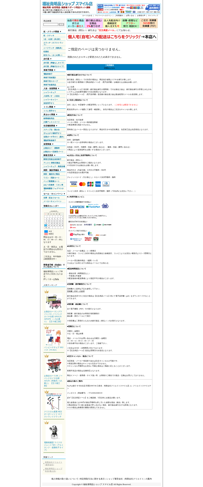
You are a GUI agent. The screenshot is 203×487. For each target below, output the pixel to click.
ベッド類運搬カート (52, 181)
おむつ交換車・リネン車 (53, 185)
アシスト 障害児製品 (52, 163)
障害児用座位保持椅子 (52, 159)
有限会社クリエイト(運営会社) (53, 463)
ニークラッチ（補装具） (53, 48)
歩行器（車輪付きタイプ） (54, 66)
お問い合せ (130, 15)
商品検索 (47, 21)
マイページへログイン (103, 15)
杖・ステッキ (49, 35)
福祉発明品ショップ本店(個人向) (53, 470)
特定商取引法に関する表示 (92, 479)
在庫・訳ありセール (52, 198)
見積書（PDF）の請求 (76, 291)
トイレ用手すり (50, 111)
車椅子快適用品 (50, 85)
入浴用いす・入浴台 (52, 96)
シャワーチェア (50, 92)
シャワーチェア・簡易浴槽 (54, 166)
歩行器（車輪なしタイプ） (54, 63)
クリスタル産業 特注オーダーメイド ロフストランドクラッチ (53, 414)
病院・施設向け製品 (52, 174)
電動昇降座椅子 (50, 140)
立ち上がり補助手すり (52, 133)
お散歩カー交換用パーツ (53, 152)
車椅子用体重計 (50, 78)
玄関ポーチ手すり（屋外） (54, 137)
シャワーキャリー (51, 100)
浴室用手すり (49, 103)
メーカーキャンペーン (52, 201)
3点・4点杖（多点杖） (53, 39)
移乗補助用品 (49, 118)
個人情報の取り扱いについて (64, 479)
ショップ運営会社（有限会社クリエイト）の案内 (129, 479)
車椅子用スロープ (51, 81)
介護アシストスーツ (52, 122)
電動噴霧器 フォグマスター (54, 189)
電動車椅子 (48, 74)
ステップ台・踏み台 (52, 130)
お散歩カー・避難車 (52, 148)
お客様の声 (141, 15)
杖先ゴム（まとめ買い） (53, 55)
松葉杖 (46, 52)
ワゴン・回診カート (52, 178)
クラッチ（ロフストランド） (53, 44)
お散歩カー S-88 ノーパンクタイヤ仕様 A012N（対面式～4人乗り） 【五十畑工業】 (53, 381)
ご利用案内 (119, 15)
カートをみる (87, 15)
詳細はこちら (109, 68)
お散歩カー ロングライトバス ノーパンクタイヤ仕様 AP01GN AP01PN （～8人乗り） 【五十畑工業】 (53, 317)
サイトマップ (153, 15)
